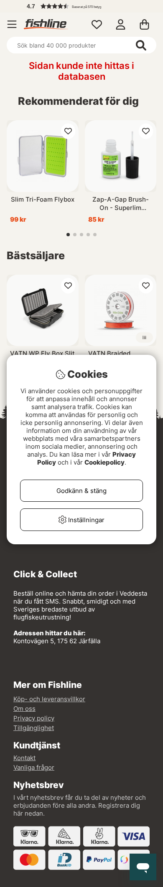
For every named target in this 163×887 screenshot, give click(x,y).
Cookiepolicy (104, 462)
